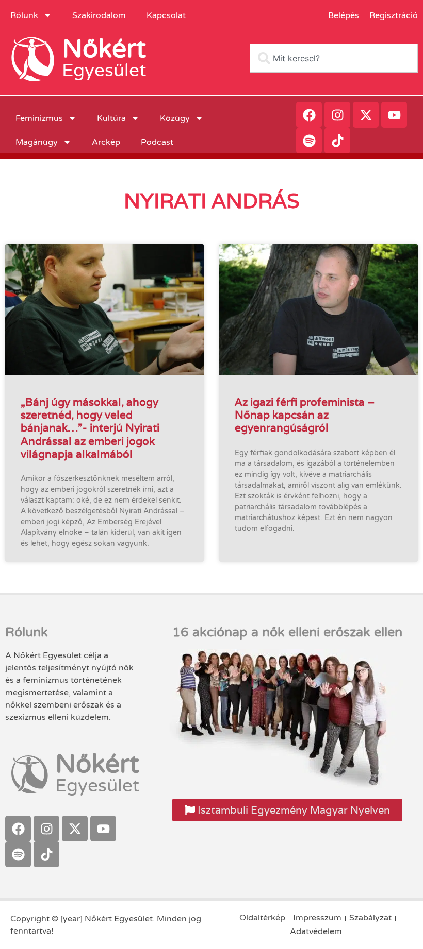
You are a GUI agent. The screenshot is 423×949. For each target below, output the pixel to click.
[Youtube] (394, 115)
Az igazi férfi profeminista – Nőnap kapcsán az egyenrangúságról (305, 415)
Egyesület (104, 70)
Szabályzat (370, 917)
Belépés (343, 15)
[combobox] (334, 58)
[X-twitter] (366, 115)
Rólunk (24, 15)
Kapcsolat (166, 15)
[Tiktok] (337, 140)
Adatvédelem (316, 931)
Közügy (175, 118)
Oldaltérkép (262, 917)
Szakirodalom (99, 15)
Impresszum (317, 917)
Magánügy (36, 142)
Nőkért (104, 48)
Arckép (106, 142)
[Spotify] (309, 140)
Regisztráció (393, 15)
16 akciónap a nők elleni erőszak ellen (287, 632)
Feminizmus (39, 118)
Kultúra (111, 118)
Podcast (157, 142)
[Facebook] (309, 115)
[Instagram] (337, 115)
